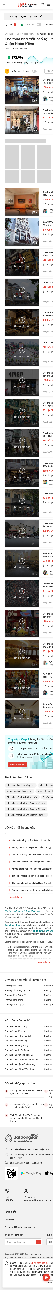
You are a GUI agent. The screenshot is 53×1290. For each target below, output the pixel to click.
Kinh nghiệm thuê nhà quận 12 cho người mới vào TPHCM (26, 1092)
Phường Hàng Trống (15, 999)
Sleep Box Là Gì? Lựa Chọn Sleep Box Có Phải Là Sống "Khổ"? (27, 1106)
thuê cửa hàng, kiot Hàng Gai (20, 785)
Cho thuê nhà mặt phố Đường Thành (21, 1059)
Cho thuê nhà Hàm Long (16, 1040)
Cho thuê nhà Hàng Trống (16, 1045)
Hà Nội (18, 33)
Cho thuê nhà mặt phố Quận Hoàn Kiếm (23, 911)
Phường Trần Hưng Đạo (17, 990)
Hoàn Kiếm (28, 33)
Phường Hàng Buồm (15, 995)
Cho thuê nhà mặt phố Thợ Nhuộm (20, 1069)
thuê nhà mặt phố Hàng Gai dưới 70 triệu (26, 803)
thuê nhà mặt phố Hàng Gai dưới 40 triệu (26, 809)
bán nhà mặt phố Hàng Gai (19, 791)
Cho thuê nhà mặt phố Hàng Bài (19, 1054)
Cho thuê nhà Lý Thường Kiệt (18, 1035)
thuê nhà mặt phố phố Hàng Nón (22, 797)
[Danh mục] (4, 4)
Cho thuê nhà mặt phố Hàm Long (20, 1064)
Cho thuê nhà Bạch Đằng (16, 1026)
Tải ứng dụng (30, 4)
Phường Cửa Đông (14, 1004)
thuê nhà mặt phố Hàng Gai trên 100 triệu (26, 814)
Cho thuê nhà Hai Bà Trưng (17, 1050)
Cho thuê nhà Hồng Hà (15, 1031)
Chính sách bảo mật (40, 1262)
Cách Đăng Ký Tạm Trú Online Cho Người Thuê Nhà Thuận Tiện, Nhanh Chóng (26, 1118)
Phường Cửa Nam (15, 985)
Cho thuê (9, 33)
